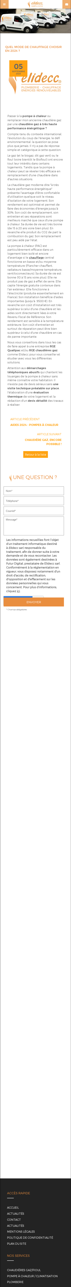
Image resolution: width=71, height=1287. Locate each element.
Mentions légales (21, 1231)
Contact (14, 1219)
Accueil (13, 1207)
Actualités (15, 1213)
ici (18, 591)
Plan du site (16, 1243)
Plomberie (15, 1282)
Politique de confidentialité (30, 1237)
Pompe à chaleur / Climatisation (32, 1276)
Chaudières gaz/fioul (24, 1270)
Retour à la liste (35, 454)
